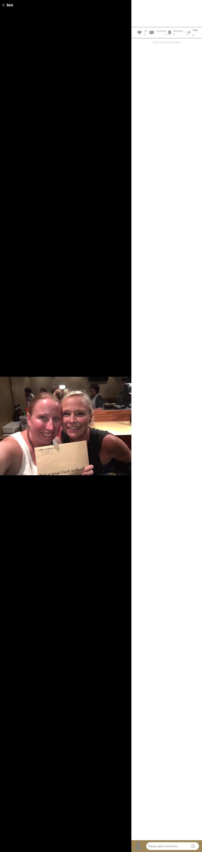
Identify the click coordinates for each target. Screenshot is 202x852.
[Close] (8, 4)
